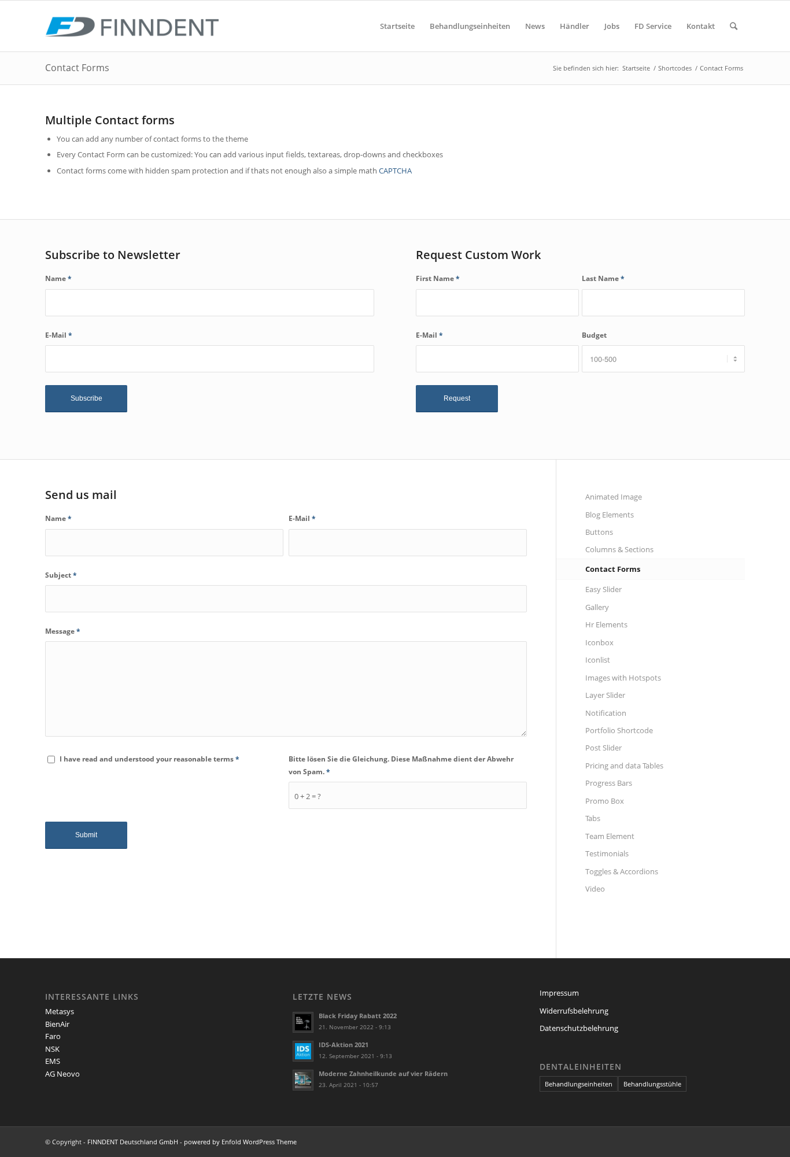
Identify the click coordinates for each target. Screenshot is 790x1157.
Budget (594, 335)
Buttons (599, 532)
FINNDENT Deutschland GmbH (132, 1141)
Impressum (559, 993)
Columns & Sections (619, 549)
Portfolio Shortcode (619, 730)
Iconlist (597, 660)
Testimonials (607, 853)
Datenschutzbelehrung (579, 1028)
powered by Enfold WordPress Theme (240, 1141)
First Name (438, 278)
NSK (52, 1049)
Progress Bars (608, 783)
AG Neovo (62, 1074)
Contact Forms (77, 67)
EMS (52, 1061)
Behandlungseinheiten (578, 1084)
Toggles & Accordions (621, 871)
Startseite (636, 68)
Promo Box (604, 801)
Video (595, 889)
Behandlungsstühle (652, 1084)
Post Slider (603, 747)
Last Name (603, 278)
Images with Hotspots (623, 677)
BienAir (57, 1024)
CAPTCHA (395, 170)
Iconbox (599, 642)
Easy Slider (603, 589)
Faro (53, 1036)
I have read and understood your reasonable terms (149, 759)
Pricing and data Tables (624, 765)
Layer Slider (605, 695)
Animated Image (613, 496)
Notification (605, 713)
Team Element (609, 836)
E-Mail (58, 335)
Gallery (597, 607)
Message (62, 631)
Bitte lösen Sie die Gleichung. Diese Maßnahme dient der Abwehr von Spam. (401, 765)
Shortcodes (675, 68)
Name (58, 278)
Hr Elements (606, 624)
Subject (61, 575)
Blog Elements (609, 514)
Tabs (592, 818)
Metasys (59, 1011)
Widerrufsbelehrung (574, 1011)
